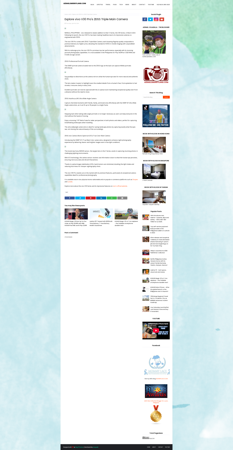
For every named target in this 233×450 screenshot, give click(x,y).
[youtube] (161, 19)
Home (66, 14)
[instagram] (156, 19)
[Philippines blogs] (156, 424)
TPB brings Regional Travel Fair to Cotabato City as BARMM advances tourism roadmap (159, 299)
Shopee (135, 179)
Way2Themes (79, 447)
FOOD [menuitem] (115, 4)
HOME (148, 447)
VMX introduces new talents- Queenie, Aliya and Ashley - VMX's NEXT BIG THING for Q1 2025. (159, 219)
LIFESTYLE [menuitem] (100, 4)
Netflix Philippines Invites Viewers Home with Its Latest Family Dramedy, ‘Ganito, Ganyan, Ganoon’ (159, 262)
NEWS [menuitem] (127, 4)
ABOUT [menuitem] (134, 4)
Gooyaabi (95, 447)
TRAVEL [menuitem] (108, 4)
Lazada (70, 182)
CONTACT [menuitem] (142, 4)
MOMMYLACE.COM (162, 378)
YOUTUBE (167, 447)
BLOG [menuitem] (92, 4)
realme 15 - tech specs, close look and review (158, 271)
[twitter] (150, 19)
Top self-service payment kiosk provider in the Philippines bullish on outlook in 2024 (159, 230)
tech (70, 14)
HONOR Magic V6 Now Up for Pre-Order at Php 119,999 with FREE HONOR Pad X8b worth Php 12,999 (76, 223)
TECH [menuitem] (121, 4)
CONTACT (160, 447)
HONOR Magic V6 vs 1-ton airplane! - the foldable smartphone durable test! (126, 223)
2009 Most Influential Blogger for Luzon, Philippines (156, 401)
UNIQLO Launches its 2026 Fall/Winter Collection (158, 252)
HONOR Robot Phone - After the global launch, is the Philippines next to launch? (159, 289)
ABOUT (154, 447)
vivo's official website (120, 186)
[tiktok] (167, 19)
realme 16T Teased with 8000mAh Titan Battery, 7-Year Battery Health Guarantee (101, 223)
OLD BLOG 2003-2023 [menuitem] (163, 4)
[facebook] (144, 19)
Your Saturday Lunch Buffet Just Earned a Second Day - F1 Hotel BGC (159, 309)
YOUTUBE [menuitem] (151, 4)
